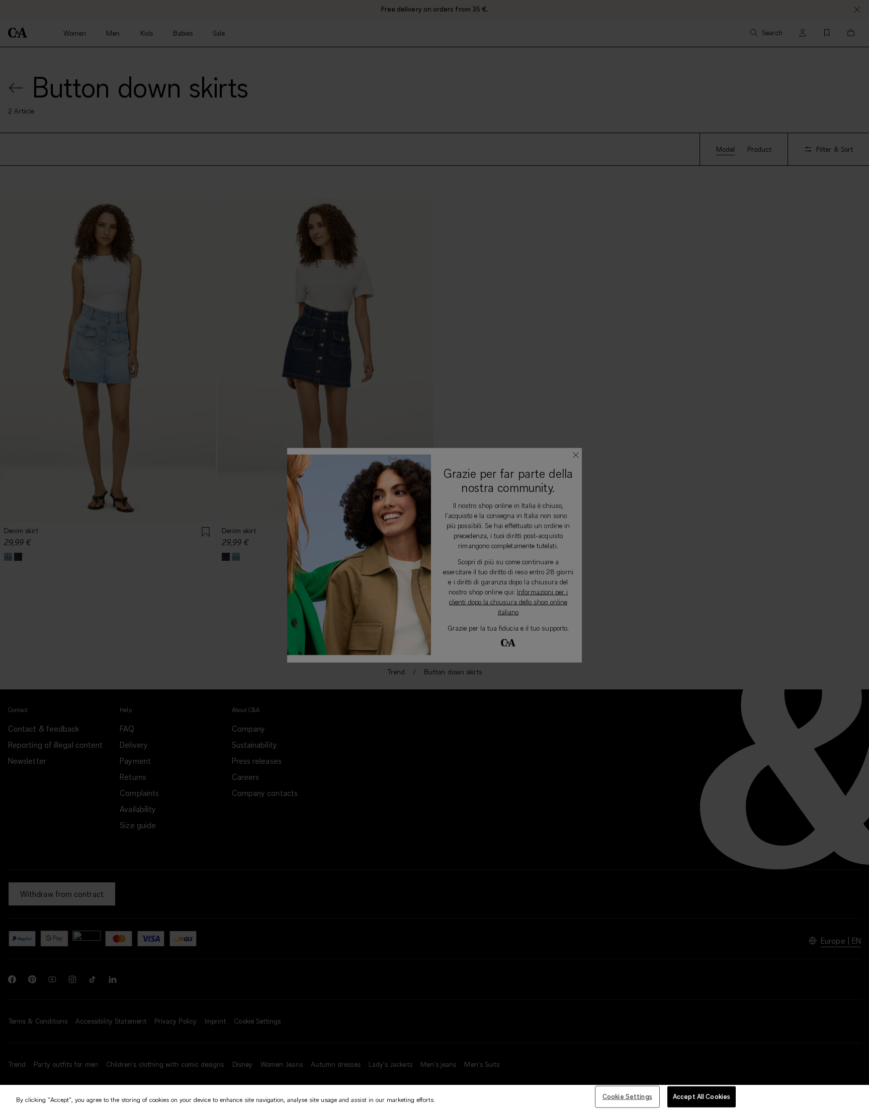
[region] (434, 1097)
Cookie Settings (627, 1096)
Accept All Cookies (701, 1096)
